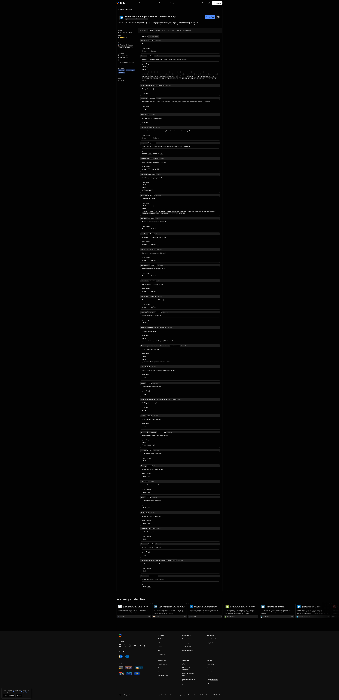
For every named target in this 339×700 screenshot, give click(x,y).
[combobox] (218, 17)
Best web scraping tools (188, 674)
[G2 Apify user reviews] (121, 673)
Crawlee (160, 654)
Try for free (210, 17)
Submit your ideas (163, 668)
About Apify (210, 664)
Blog (208, 675)
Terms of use (169, 695)
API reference (186, 646)
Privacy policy (181, 695)
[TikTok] (144, 645)
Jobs (212, 679)
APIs (183, 664)
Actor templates (187, 643)
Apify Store (161, 639)
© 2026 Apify (216, 695)
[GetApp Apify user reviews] (121, 667)
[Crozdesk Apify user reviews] (137, 673)
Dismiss (19, 695)
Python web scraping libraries (188, 680)
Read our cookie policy (20, 692)
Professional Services (213, 639)
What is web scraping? (186, 668)
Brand (208, 683)
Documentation (187, 639)
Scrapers (185, 685)
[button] (154, 40)
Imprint (160, 695)
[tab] (143, 30)
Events (209, 672)
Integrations (162, 643)
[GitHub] (130, 645)
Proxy (159, 646)
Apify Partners (211, 643)
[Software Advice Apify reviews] (128, 667)
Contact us (210, 668)
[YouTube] (134, 645)
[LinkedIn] (120, 645)
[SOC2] (127, 656)
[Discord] (139, 645)
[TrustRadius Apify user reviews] (129, 673)
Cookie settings (204, 695)
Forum (160, 672)
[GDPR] (121, 656)
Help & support (162, 664)
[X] (125, 645)
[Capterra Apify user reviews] (138, 667)
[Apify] (121, 3)
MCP (159, 650)
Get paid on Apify (187, 650)
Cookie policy (192, 695)
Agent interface (163, 675)
